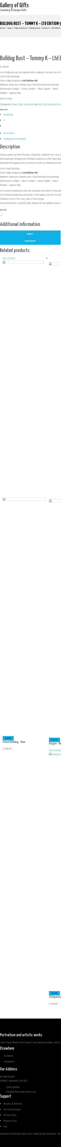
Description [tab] (9, 133)
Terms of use (10, 1121)
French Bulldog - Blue (14, 741)
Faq (5, 1126)
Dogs (10, 28)
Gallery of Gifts (14, 6)
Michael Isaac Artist (22, 1133)
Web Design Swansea (45, 1133)
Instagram (9, 1061)
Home (2, 28)
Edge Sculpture (20, 28)
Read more (8, 738)
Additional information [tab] (14, 139)
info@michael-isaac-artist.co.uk (21, 1091)
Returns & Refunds (12, 1103)
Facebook (8, 1056)
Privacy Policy (9, 1115)
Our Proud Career (12, 1109)
